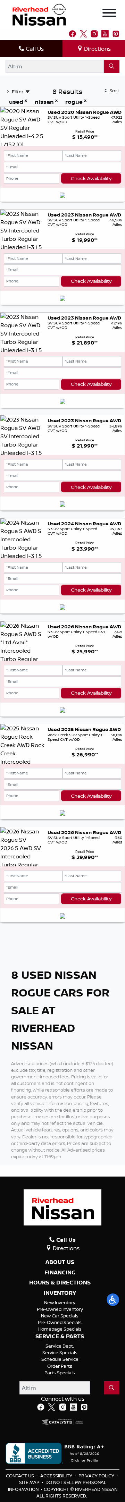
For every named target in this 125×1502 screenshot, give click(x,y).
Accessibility (56, 1476)
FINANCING (59, 1273)
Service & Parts (59, 1336)
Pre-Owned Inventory (60, 1309)
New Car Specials (59, 1316)
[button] (113, 1300)
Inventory (60, 1293)
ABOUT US (59, 1262)
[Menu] (109, 13)
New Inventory (59, 1302)
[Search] (111, 66)
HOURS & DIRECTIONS (60, 1283)
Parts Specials (59, 1372)
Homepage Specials (60, 1329)
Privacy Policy (96, 1476)
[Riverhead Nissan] (39, 14)
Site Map (29, 1482)
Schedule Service (59, 1359)
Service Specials (59, 1352)
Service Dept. (59, 1346)
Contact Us (20, 1476)
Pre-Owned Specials (60, 1322)
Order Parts (59, 1366)
